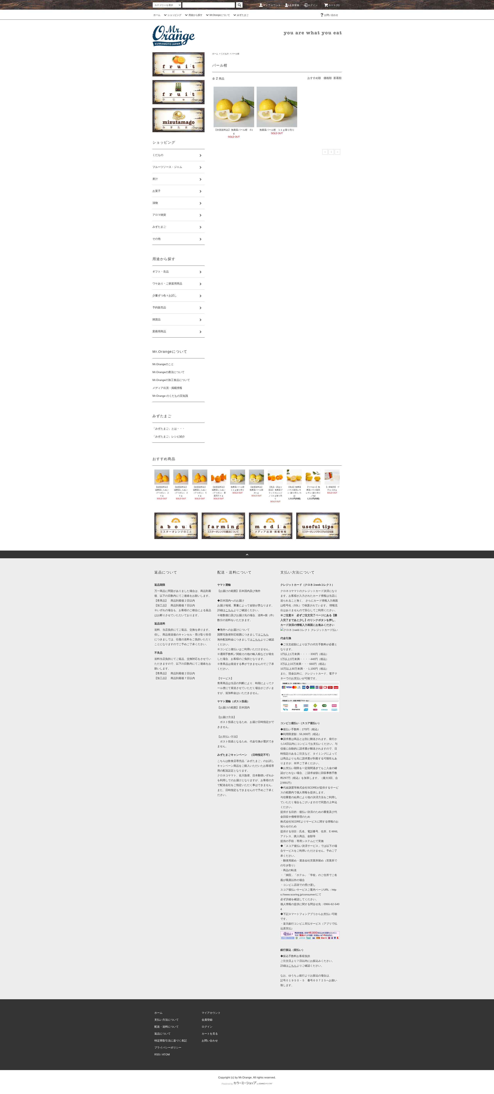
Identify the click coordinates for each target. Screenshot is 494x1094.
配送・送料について (166, 1026)
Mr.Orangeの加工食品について (171, 380)
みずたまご (243, 15)
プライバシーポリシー (167, 1047)
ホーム (156, 15)
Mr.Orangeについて (220, 15)
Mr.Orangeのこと (163, 364)
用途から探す (195, 15)
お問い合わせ (331, 15)
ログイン (313, 5)
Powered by (227, 1084)
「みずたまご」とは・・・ (168, 428)
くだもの (225, 54)
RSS (157, 1054)
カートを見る (210, 1033)
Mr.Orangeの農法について (168, 372)
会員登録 (294, 5)
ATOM (166, 1054)
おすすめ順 (314, 78)
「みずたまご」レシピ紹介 (168, 436)
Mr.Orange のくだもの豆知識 (170, 395)
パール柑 (235, 54)
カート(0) (334, 5)
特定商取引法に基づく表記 (170, 1040)
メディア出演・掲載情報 (167, 387)
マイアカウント (272, 5)
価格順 (328, 78)
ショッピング (174, 15)
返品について (162, 1033)
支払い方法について (166, 1019)
